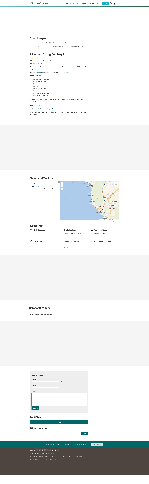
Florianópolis (55, 33)
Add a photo (57, 42)
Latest (97, 3)
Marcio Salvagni (69, 234)
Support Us (46, 453)
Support (105, 3)
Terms (53, 459)
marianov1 (39, 72)
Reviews (72, 3)
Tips (78, 3)
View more (59, 422)
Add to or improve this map (99, 221)
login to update (98, 236)
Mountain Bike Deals (76, 457)
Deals (92, 3)
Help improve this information (64, 99)
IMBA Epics (57, 457)
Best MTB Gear (65, 457)
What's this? (67, 236)
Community (85, 3)
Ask (84, 433)
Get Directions (47, 42)
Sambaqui (61, 33)
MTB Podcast (39, 457)
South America (46, 33)
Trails (66, 3)
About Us (39, 453)
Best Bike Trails (48, 457)
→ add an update (66, 72)
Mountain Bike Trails (38, 33)
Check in (71, 42)
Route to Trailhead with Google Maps (43, 109)
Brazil (51, 33)
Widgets (52, 453)
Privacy (58, 459)
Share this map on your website (112, 221)
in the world (39, 63)
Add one (66, 247)
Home (31, 33)
